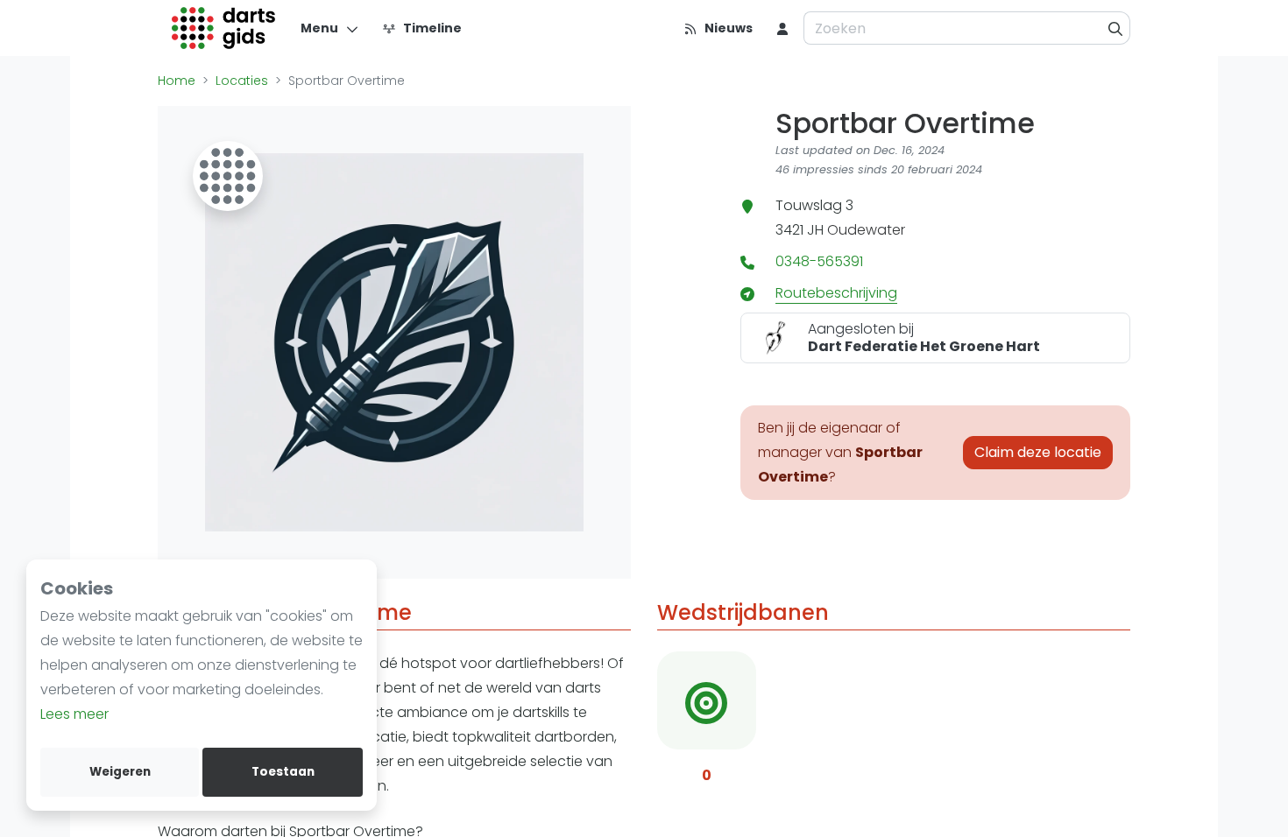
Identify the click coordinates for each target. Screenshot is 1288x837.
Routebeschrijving (836, 293)
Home (176, 80)
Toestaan (283, 771)
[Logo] (224, 28)
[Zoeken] (1115, 28)
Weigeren (120, 771)
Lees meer (74, 714)
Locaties (242, 80)
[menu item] (782, 28)
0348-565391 (819, 261)
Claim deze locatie (1037, 452)
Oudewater (866, 230)
